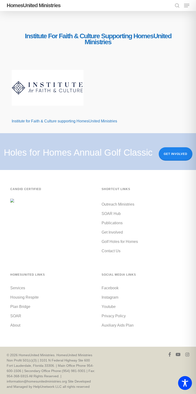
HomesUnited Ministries (33, 5)
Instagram (110, 297)
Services (17, 288)
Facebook (110, 288)
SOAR (15, 316)
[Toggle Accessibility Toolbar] (185, 383)
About (15, 325)
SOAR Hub (111, 214)
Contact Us (111, 251)
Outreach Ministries (118, 204)
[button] (186, 5)
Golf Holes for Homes (120, 242)
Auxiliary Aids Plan (118, 325)
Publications (112, 223)
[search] (177, 5)
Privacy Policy (114, 316)
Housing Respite (24, 297)
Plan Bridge (20, 307)
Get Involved (175, 154)
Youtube (109, 307)
